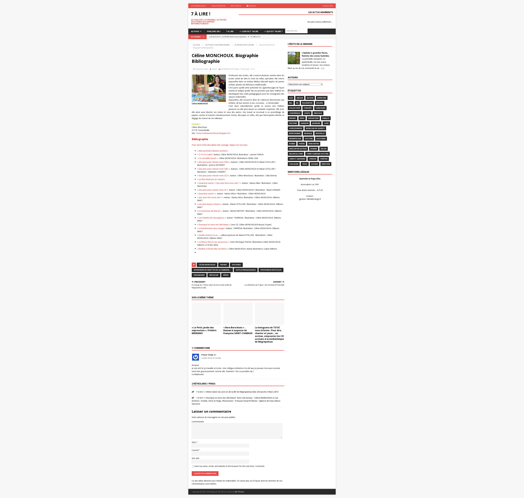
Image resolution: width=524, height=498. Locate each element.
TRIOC (304, 164)
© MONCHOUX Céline (230, 69)
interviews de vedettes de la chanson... (212, 270)
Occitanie (321, 138)
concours (320, 108)
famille (325, 118)
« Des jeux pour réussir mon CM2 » (213, 162)
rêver (225, 275)
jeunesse (316, 123)
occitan (309, 138)
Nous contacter (218, 6)
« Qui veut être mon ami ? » (210, 197)
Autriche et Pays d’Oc (310, 178)
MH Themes (239, 492)
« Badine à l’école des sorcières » (212, 248)
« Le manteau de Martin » (209, 211)
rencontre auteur (298, 149)
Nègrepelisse (295, 138)
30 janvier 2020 (202, 69)
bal (290, 103)
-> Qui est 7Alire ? (273, 31)
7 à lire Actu (244, 69)
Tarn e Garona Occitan (317, 154)
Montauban (294, 133)
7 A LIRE (230, 31)
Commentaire (198, 421)
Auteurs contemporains (217, 45)
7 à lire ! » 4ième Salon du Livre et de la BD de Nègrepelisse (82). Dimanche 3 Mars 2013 (237, 391)
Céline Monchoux (207, 265)
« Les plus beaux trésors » (209, 204)
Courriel (195, 450)
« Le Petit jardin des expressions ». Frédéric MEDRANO (204, 330)
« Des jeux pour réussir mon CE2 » (213, 175)
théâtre (323, 159)
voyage (314, 164)
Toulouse (293, 164)
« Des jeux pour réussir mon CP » (212, 190)
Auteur (310, 98)
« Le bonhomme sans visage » (211, 228)
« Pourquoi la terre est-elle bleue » (213, 224)
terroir (312, 159)
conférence (294, 113)
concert (308, 108)
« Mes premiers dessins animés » (212, 150)
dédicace (318, 113)
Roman (313, 149)
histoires (236, 265)
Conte (307, 113)
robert (214, 69)
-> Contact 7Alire (248, 31)
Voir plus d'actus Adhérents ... (320, 21)
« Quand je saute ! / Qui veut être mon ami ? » (219, 183)
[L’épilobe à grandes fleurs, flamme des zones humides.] (294, 62)
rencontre (314, 144)
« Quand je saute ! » (206, 193)
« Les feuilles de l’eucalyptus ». (211, 217)
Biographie (307, 103)
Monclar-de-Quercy (315, 128)
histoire (293, 123)
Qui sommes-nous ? (198, 6)
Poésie (302, 144)
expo (302, 118)
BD (297, 103)
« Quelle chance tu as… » (209, 235)
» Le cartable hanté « (207, 158)
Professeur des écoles (270, 270)
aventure (321, 98)
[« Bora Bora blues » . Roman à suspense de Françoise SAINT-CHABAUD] (238, 314)
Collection (294, 108)
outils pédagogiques (246, 270)
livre (326, 123)
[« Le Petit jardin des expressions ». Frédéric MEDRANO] (206, 314)
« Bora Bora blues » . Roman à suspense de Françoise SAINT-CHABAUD (237, 330)
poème (292, 144)
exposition (313, 118)
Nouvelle (320, 133)
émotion (326, 164)
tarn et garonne (297, 159)
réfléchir (213, 275)
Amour (300, 98)
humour (304, 123)
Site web (195, 458)
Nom (194, 442)
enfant (223, 265)
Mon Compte (236, 6)
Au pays (195, 31)
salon (323, 149)
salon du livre (296, 154)
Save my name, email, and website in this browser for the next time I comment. (229, 466)
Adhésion (252, 6)
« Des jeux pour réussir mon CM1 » (213, 169)
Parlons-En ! (214, 31)
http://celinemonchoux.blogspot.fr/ (213, 133)
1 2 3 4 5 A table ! (205, 154)
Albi (291, 98)
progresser (199, 275)
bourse (319, 103)
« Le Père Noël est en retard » (211, 179)
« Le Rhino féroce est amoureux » (213, 242)
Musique (308, 133)
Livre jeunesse (295, 128)
